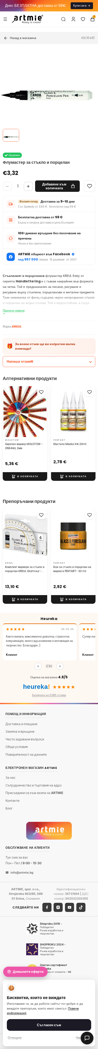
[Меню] (5, 19)
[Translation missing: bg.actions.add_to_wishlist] (41, 392)
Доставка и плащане (21, 724)
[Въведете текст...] (63, 19)
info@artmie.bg (21, 872)
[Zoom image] (46, 95)
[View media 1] (11, 135)
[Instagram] (58, 907)
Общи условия (16, 747)
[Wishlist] (89, 186)
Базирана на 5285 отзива (49, 695)
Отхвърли (14, 1038)
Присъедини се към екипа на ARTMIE (34, 793)
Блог (9, 808)
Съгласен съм (49, 1025)
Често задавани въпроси (24, 739)
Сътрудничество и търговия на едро (33, 785)
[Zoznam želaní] (83, 19)
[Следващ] (60, 666)
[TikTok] (80, 907)
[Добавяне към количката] (25, 476)
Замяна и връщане (19, 731)
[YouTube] (69, 907)
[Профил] (73, 19)
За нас (10, 777)
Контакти (12, 800)
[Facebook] (47, 907)
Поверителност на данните (26, 754)
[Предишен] (38, 666)
